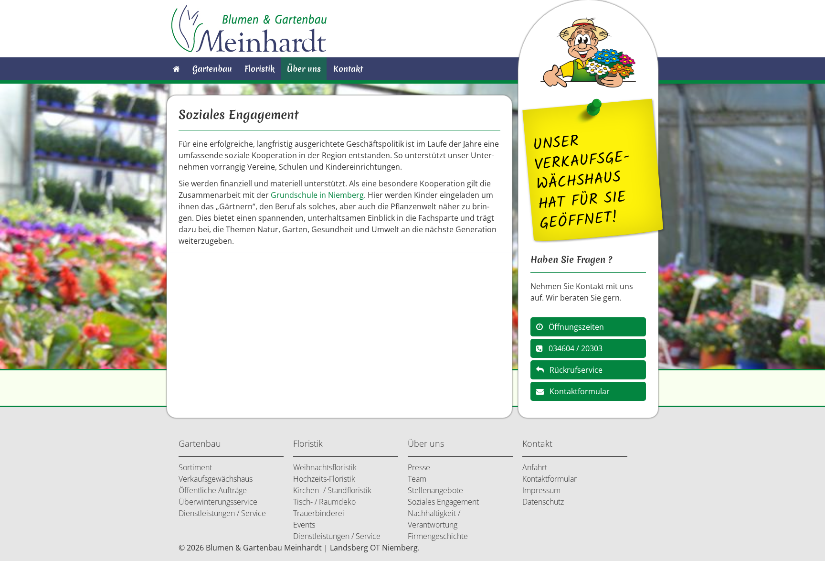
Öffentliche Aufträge (213, 490)
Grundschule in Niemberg (317, 195)
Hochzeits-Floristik (324, 479)
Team (417, 479)
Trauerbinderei (318, 513)
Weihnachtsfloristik (325, 467)
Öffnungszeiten (573, 327)
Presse (419, 467)
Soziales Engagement (443, 501)
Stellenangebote (435, 490)
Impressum (541, 490)
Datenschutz (543, 501)
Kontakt (348, 68)
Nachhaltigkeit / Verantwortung (434, 519)
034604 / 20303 (573, 348)
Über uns (304, 68)
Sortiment (195, 467)
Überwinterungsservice (218, 501)
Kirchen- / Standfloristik (332, 490)
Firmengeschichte (438, 536)
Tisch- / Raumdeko (324, 501)
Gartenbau (212, 68)
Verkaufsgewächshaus (216, 479)
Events (304, 524)
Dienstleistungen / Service (222, 513)
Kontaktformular (577, 391)
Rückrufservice (573, 370)
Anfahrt (534, 467)
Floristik (259, 68)
